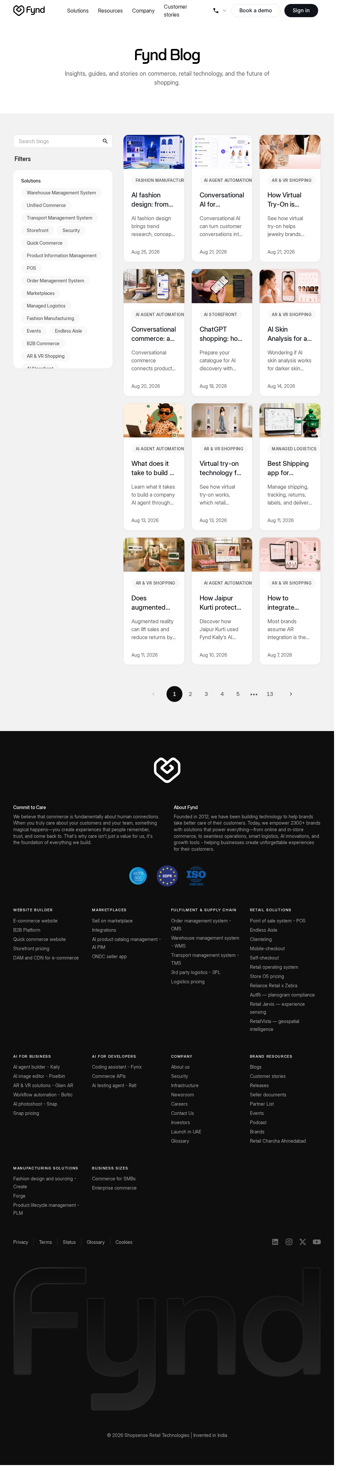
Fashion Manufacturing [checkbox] (50, 318)
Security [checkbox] (71, 230)
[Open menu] (219, 10)
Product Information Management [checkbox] (62, 255)
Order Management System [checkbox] (55, 280)
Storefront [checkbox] (38, 230)
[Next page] (291, 694)
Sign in (301, 10)
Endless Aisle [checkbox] (68, 331)
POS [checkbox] (31, 268)
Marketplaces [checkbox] (41, 293)
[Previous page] (153, 694)
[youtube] (317, 1242)
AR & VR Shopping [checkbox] (46, 356)
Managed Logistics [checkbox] (46, 305)
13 (269, 694)
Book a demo (255, 10)
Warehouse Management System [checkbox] (61, 192)
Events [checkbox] (34, 331)
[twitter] (303, 1242)
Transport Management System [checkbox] (59, 218)
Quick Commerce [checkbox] (45, 243)
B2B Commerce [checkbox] (43, 343)
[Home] (29, 10)
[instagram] (289, 1242)
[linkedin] (275, 1242)
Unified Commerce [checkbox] (46, 205)
